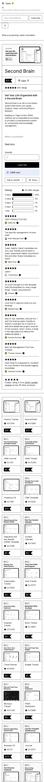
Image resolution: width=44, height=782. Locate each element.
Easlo (25, 80)
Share (34, 180)
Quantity (8, 152)
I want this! (22, 165)
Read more (10, 144)
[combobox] (15, 180)
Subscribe (35, 18)
